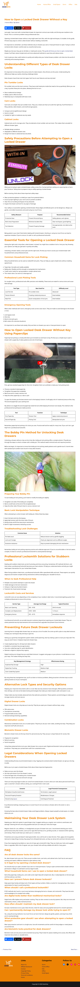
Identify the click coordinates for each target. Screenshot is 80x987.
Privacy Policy (25, 973)
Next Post (74, 949)
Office (43, 971)
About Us (23, 964)
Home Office (9, 22)
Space (15, 799)
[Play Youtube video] (40, 165)
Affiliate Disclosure (26, 967)
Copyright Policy (26, 971)
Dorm (43, 964)
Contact (23, 969)
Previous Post (6, 949)
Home (23, 977)
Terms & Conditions (27, 975)
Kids (43, 969)
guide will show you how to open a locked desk (59, 51)
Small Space (45, 973)
